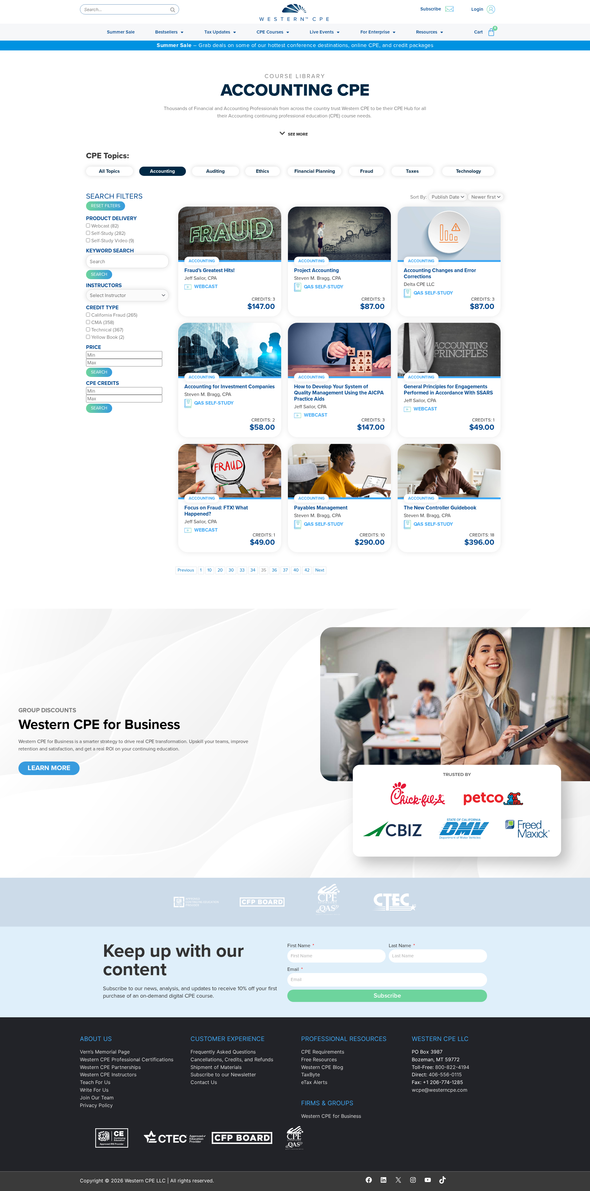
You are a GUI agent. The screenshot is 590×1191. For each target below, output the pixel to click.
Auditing (215, 171)
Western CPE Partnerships (110, 1067)
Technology (468, 171)
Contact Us (204, 1082)
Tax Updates (217, 32)
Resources (426, 32)
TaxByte (310, 1074)
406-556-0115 (445, 1074)
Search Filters (114, 196)
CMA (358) (102, 322)
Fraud (366, 171)
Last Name (400, 946)
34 (252, 570)
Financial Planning (314, 171)
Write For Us (94, 1090)
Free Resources (319, 1059)
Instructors (104, 285)
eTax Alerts (314, 1082)
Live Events (322, 32)
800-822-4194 (452, 1067)
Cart (478, 32)
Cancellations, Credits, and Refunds (232, 1059)
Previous (186, 570)
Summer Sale (121, 32)
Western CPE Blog (322, 1067)
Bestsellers (166, 32)
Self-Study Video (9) (112, 241)
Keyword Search (110, 250)
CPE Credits (102, 383)
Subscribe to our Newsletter (223, 1074)
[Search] (173, 9)
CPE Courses (270, 32)
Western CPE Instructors (108, 1074)
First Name (299, 946)
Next (319, 570)
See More (298, 134)
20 (220, 570)
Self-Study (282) (107, 233)
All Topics (109, 171)
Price (93, 347)
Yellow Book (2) (107, 337)
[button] (295, 133)
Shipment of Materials (216, 1067)
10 (209, 570)
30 (231, 570)
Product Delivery (111, 218)
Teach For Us (95, 1082)
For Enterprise (375, 32)
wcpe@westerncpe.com (439, 1090)
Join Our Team (97, 1097)
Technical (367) (106, 330)
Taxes (412, 171)
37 (285, 570)
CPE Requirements (322, 1052)
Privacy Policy (96, 1105)
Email (293, 969)
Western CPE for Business (331, 1116)
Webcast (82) (104, 226)
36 (274, 570)
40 (296, 570)
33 (242, 570)
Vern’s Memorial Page (105, 1052)
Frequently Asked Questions (223, 1052)
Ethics (262, 171)
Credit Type (102, 307)
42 (307, 570)
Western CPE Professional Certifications (126, 1059)
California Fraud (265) (113, 315)
